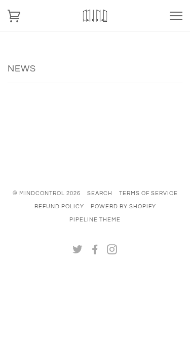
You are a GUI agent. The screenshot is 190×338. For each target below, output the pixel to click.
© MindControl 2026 (47, 193)
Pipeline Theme (95, 219)
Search (99, 193)
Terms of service (148, 193)
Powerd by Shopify (123, 206)
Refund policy (59, 206)
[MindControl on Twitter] (77, 251)
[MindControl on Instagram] (112, 251)
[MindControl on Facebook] (95, 251)
